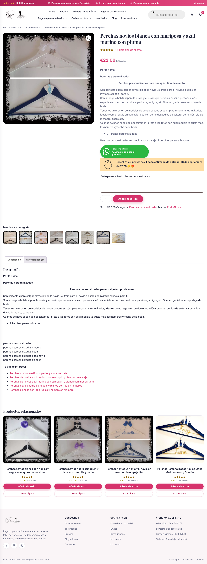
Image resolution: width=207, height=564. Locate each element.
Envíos (113, 528)
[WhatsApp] (22, 546)
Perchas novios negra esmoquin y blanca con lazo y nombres (46, 385)
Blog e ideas (71, 539)
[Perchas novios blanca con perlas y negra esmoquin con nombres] (56, 237)
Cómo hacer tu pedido (122, 523)
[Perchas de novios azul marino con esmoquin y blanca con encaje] (103, 237)
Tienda (14, 27)
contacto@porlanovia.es (169, 528)
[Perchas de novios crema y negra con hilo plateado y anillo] (72, 237)
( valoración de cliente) (128, 49)
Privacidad (187, 559)
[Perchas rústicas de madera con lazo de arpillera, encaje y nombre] (41, 237)
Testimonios (71, 528)
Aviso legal (174, 559)
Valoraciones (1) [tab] (35, 259)
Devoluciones (117, 534)
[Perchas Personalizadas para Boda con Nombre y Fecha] (87, 237)
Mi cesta (115, 544)
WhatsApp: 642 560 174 (169, 523)
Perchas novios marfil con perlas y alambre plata (38, 373)
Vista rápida (27, 493)
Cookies (200, 559)
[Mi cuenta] (192, 14)
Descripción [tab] (14, 259)
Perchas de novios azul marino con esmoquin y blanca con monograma (52, 381)
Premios (69, 534)
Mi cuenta (199, 3)
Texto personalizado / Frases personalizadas (125, 176)
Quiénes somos (73, 523)
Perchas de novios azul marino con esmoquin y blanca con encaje (48, 377)
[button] (88, 38)
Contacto (70, 544)
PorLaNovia (174, 207)
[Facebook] (6, 546)
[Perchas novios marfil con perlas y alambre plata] (118, 237)
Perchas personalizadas (31, 27)
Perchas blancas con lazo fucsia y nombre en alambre (42, 389)
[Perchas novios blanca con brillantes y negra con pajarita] (10, 237)
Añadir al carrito (128, 198)
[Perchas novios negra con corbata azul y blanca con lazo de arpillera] (25, 237)
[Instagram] (14, 546)
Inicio (5, 27)
